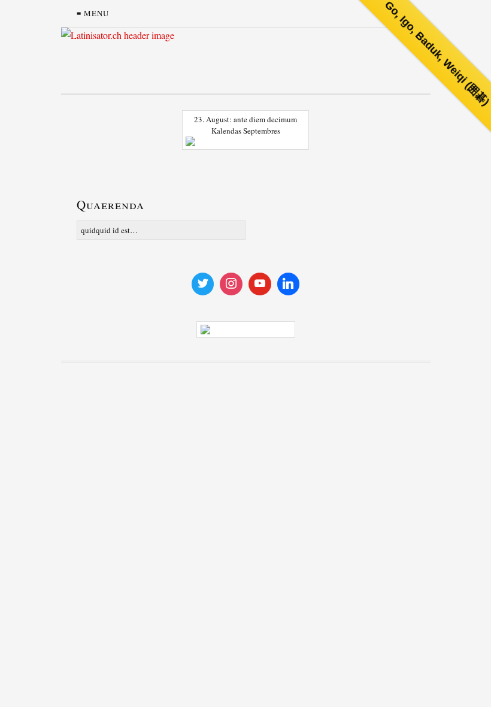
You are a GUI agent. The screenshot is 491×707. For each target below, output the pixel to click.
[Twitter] (203, 284)
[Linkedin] (288, 284)
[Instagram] (231, 284)
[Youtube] (260, 284)
